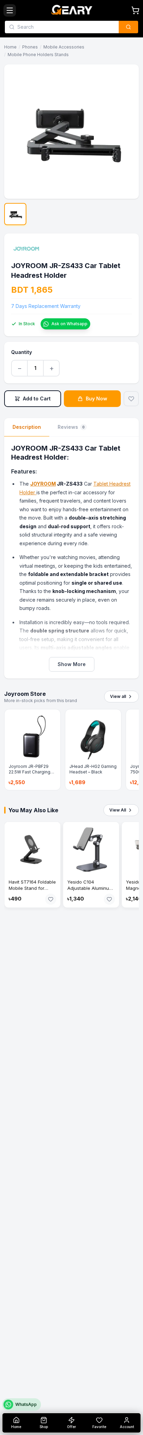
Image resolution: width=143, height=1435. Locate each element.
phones (30, 47)
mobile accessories (63, 47)
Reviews (71, 427)
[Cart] (135, 10)
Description (26, 427)
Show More (72, 664)
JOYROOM (43, 484)
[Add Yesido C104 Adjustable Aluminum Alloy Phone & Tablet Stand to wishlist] (109, 899)
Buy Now (96, 398)
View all (118, 696)
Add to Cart (37, 398)
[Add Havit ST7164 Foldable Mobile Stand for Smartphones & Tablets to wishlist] (50, 899)
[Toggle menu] (9, 10)
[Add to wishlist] (131, 398)
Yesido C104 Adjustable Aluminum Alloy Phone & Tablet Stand (90, 891)
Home (10, 47)
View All (117, 810)
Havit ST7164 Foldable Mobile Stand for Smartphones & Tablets (32, 891)
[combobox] (66, 27)
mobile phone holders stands (38, 54)
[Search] (128, 27)
